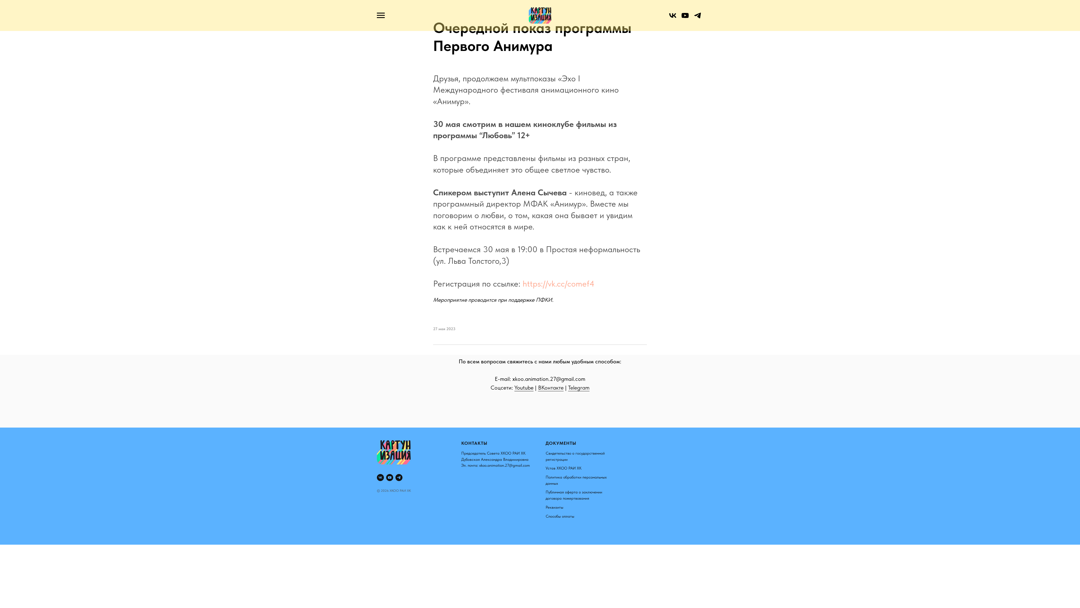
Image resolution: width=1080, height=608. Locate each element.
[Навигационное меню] (381, 15)
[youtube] (685, 18)
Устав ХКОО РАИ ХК (564, 468)
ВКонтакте (551, 387)
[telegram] (697, 18)
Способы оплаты (560, 516)
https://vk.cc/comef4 (559, 283)
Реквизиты (554, 507)
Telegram (579, 387)
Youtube (524, 387)
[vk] (673, 18)
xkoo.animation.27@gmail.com (504, 465)
